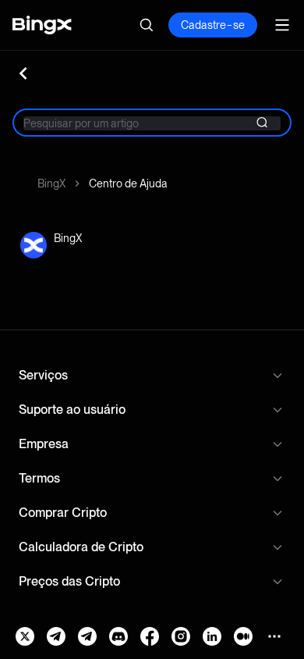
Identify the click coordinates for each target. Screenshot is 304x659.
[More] (274, 636)
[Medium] (243, 636)
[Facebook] (149, 636)
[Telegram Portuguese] (87, 636)
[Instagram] (180, 636)
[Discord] (118, 636)
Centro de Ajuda (128, 183)
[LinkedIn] (212, 636)
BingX (51, 183)
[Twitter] (25, 636)
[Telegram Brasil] (56, 636)
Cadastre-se (213, 25)
